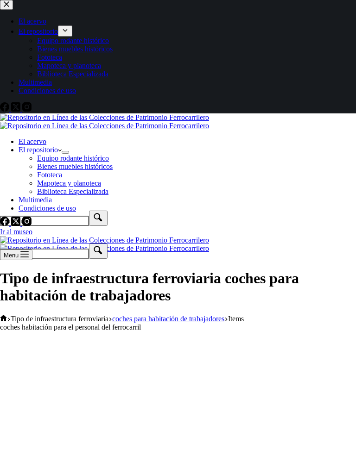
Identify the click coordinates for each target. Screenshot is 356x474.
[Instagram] (27, 223)
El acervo (32, 141)
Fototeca (49, 175)
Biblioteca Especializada (72, 191)
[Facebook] (5, 223)
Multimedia (35, 200)
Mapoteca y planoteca (69, 183)
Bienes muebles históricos (75, 166)
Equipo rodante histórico (73, 158)
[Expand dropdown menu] (65, 152)
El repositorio (38, 150)
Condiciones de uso (47, 208)
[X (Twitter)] (16, 223)
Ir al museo (16, 232)
